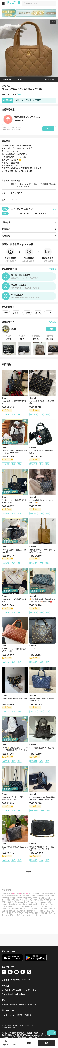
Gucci (10, 994)
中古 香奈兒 (21, 911)
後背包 (38, 313)
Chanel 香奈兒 (23, 902)
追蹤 (51, 329)
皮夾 (34, 990)
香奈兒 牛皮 (16, 904)
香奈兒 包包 (38, 904)
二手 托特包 (41, 911)
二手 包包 (48, 913)
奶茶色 (47, 898)
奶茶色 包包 (12, 902)
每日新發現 (6, 990)
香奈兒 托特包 (27, 904)
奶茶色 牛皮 (44, 900)
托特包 (19, 193)
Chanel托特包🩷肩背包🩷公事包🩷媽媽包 (17, 893)
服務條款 (22, 1004)
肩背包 (16, 313)
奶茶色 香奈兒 (33, 900)
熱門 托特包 (19, 913)
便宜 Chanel (33, 907)
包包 (13, 900)
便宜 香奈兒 (44, 909)
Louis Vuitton (19, 994)
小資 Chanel (44, 907)
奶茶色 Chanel (21, 900)
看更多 (29, 872)
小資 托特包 (9, 913)
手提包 (27, 313)
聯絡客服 (13, 1004)
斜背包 (48, 313)
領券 (48, 128)
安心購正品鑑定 (8, 1015)
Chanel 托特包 (46, 902)
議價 (29, 1043)
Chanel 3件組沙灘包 (24, 898)
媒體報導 (27, 1015)
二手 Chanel (23, 907)
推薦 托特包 (39, 913)
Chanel (14, 200)
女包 (13, 193)
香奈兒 (41, 898)
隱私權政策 (32, 1004)
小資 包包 (11, 915)
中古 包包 (28, 915)
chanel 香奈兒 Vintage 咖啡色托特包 (33, 896)
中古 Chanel (13, 909)
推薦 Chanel (23, 909)
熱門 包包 (20, 915)
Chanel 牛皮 (35, 902)
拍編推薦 (19, 1015)
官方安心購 (16, 990)
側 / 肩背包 (26, 990)
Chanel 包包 (6, 904)
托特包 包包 (12, 907)
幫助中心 (5, 1004)
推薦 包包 (37, 915)
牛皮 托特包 (48, 904)
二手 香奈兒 (34, 909)
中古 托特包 (29, 913)
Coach (4, 994)
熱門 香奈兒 (10, 911)
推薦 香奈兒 (31, 911)
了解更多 (52, 269)
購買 (46, 1043)
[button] (8, 337)
